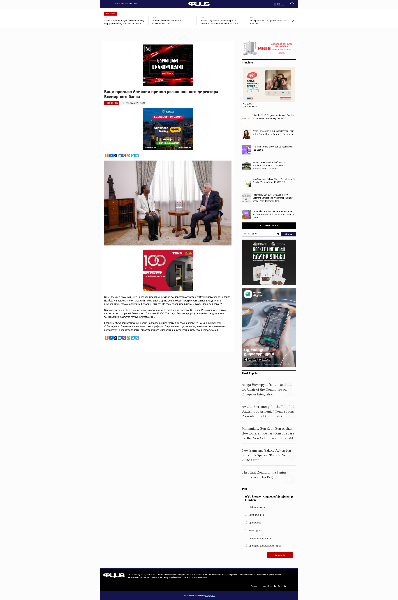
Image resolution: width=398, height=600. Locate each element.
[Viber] (124, 155)
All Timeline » (269, 225)
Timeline (247, 62)
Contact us (256, 586)
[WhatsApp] (128, 155)
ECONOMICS (112, 103)
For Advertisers (281, 586)
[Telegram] (137, 155)
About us (267, 586)
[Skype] (133, 155)
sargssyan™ (210, 595)
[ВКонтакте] (111, 155)
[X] (115, 155)
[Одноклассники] (107, 155)
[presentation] (282, 22)
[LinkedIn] (120, 155)
